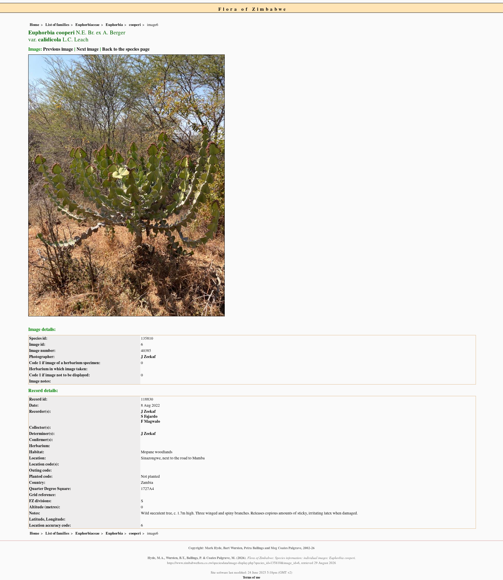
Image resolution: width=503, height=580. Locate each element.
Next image (88, 48)
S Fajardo (149, 416)
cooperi (135, 24)
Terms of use (251, 577)
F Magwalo (150, 421)
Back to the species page (126, 48)
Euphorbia (114, 24)
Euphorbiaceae (87, 24)
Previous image (58, 48)
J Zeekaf (148, 356)
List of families (57, 24)
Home (34, 24)
